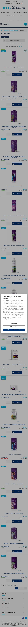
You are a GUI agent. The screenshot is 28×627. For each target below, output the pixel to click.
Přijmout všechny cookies (14, 330)
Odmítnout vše (14, 327)
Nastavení (14, 323)
